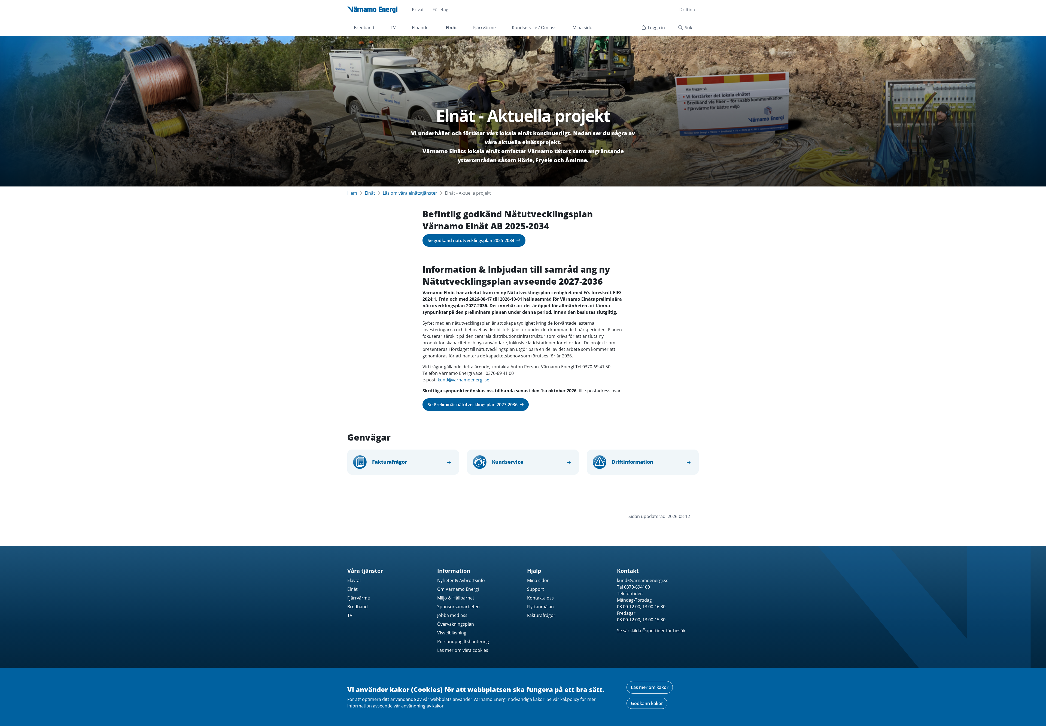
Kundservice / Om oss (534, 28)
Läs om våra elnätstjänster (410, 193)
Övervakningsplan (455, 624)
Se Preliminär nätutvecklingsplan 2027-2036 (473, 405)
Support (535, 589)
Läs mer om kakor (649, 687)
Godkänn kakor (647, 703)
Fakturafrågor (541, 615)
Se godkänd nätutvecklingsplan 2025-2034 (471, 240)
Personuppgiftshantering (463, 641)
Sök (688, 28)
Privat (418, 10)
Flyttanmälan (540, 607)
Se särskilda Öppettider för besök (651, 631)
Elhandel (421, 28)
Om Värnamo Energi (458, 589)
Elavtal (354, 580)
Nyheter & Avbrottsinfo (461, 580)
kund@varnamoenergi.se (463, 380)
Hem (352, 193)
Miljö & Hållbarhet (455, 598)
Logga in (656, 28)
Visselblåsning (451, 633)
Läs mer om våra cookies (462, 650)
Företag (440, 10)
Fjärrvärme (484, 28)
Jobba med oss (452, 615)
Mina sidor (583, 28)
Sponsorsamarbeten (458, 607)
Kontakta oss (540, 598)
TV (393, 28)
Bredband (364, 28)
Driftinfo (688, 10)
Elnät (451, 28)
